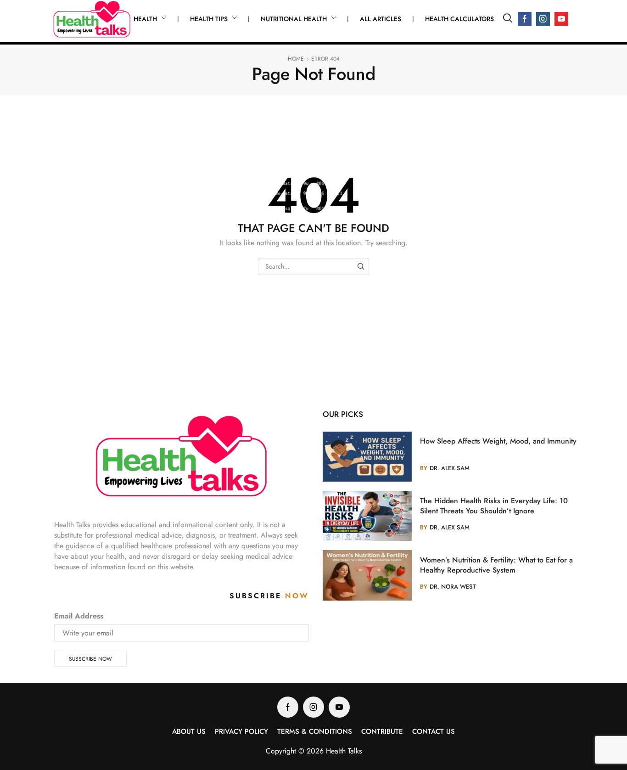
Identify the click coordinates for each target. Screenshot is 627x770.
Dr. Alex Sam (450, 468)
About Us (189, 731)
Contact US (433, 731)
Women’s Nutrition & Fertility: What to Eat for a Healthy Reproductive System (496, 565)
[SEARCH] (360, 266)
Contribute (382, 731)
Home (296, 59)
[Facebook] (525, 19)
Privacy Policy (241, 731)
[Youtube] (561, 19)
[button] (507, 18)
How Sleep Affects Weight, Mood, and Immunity (498, 441)
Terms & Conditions (314, 731)
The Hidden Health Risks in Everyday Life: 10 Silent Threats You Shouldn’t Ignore (494, 506)
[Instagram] (543, 19)
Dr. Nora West (453, 586)
